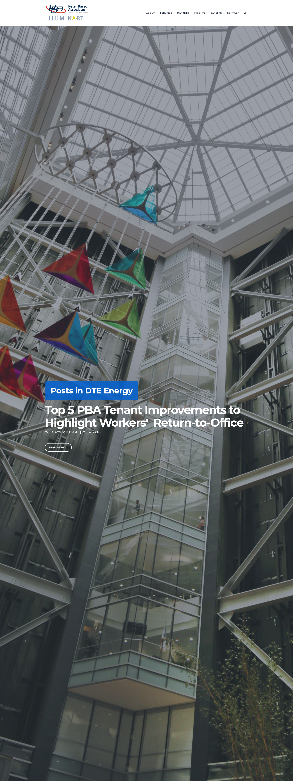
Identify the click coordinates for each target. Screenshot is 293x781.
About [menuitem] (150, 12)
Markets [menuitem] (183, 12)
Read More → (58, 447)
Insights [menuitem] (199, 12)
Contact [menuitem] (233, 12)
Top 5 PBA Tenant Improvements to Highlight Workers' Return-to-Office (144, 416)
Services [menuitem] (166, 12)
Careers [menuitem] (216, 12)
